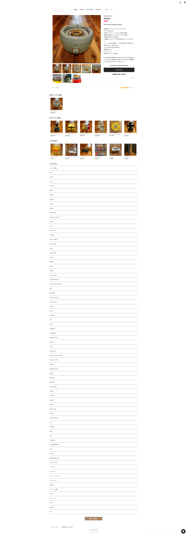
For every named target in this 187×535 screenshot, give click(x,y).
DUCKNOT (52, 315)
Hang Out (52, 342)
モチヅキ (52, 493)
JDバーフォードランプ (55, 476)
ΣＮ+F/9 (52, 186)
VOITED (52, 453)
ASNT (51, 266)
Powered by (92, 532)
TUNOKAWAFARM (54, 444)
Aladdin (52, 270)
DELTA (51, 310)
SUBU (51, 248)
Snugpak (52, 235)
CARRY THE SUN (54, 297)
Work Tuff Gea (53, 462)
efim (51, 319)
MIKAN (51, 373)
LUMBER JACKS (54, 368)
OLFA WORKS (53, 386)
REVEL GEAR (53, 409)
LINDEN (52, 364)
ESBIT (51, 324)
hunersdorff (53, 351)
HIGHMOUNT (53, 212)
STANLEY (52, 426)
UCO (51, 449)
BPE (51, 288)
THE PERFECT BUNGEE (56, 284)
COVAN (52, 306)
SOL (51, 422)
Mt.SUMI (52, 382)
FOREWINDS (53, 333)
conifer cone (53, 302)
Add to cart (119, 70)
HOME (75, 9)
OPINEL (52, 391)
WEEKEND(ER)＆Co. (55, 458)
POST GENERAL (54, 239)
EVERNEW (52, 328)
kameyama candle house (56, 355)
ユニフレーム (53, 498)
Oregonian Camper (55, 217)
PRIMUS (52, 404)
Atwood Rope (53, 275)
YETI (51, 172)
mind (51, 511)
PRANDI (52, 484)
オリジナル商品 (53, 168)
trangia (51, 194)
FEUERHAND (53, 252)
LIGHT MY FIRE (53, 360)
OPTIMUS (52, 395)
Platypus (52, 400)
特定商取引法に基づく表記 (67, 527)
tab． (51, 435)
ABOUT (82, 9)
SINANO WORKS (54, 418)
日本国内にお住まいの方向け (119, 74)
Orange (52, 257)
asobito (52, 203)
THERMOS (52, 440)
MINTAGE (52, 377)
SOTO (51, 502)
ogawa (51, 221)
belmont (52, 507)
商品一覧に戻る (93, 518)
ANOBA (51, 261)
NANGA (51, 208)
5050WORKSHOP (54, 279)
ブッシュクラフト (53, 480)
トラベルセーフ (53, 467)
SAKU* (51, 190)
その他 (51, 177)
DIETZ (51, 226)
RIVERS (52, 413)
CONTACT (98, 9)
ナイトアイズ (52, 471)
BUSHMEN (52, 293)
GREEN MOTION (54, 337)
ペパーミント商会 (54, 489)
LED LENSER (53, 244)
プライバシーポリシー (55, 527)
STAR (51, 431)
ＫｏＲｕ (51, 181)
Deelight (52, 199)
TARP (51, 346)
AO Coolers (53, 230)
